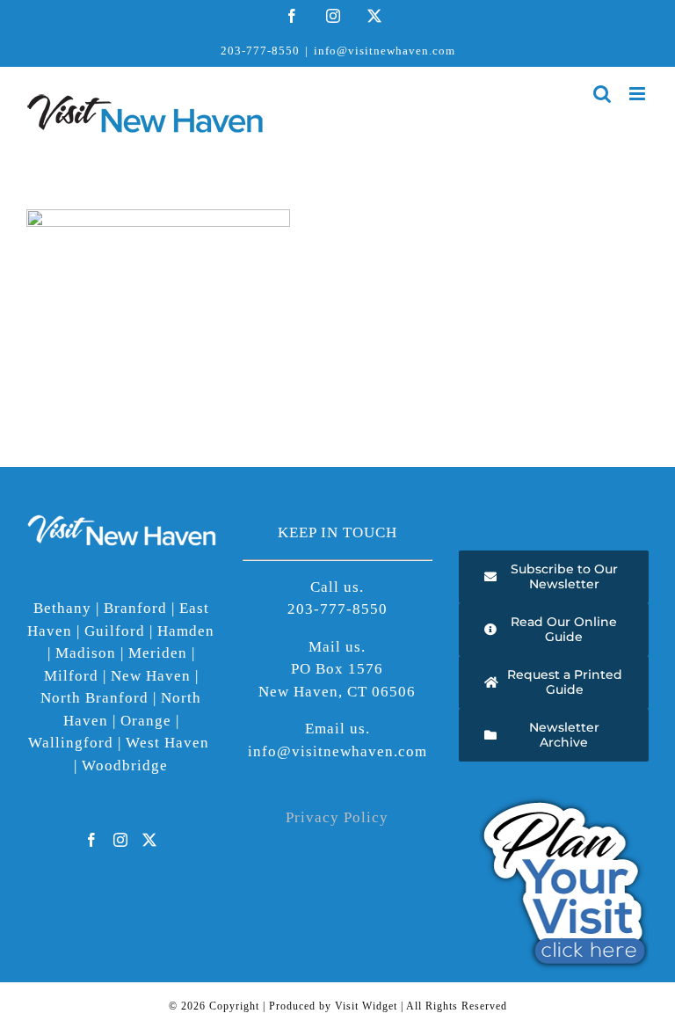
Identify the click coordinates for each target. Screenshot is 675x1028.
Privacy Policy (337, 817)
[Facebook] (91, 840)
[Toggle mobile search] (602, 93)
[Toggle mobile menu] (639, 93)
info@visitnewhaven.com (384, 50)
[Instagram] (120, 840)
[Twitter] (149, 840)
